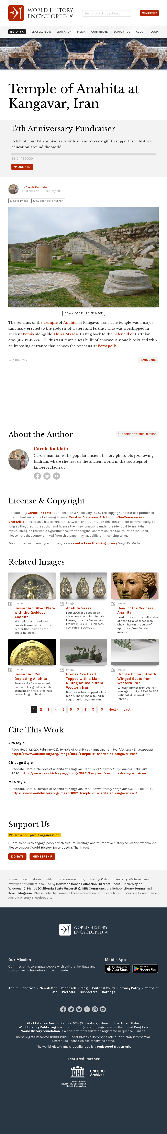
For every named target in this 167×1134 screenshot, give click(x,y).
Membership (42, 856)
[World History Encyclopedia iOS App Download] (117, 969)
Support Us (122, 31)
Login (155, 31)
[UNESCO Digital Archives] (83, 1076)
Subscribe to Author (47, 201)
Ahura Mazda (65, 334)
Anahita (70, 322)
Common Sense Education (76, 884)
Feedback (68, 988)
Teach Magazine (20, 893)
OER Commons (93, 888)
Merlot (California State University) (53, 888)
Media (81, 31)
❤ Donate (22, 167)
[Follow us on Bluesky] (79, 1011)
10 (101, 709)
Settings (108, 992)
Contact (28, 988)
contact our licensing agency (95, 543)
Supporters (88, 992)
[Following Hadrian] (56, 476)
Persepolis (107, 346)
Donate (17, 856)
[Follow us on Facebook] (63, 1011)
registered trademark (113, 1046)
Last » (128, 709)
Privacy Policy (130, 988)
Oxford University (114, 879)
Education (64, 31)
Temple (51, 322)
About (140, 31)
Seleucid (121, 334)
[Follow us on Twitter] (71, 1011)
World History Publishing (37, 1027)
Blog (84, 988)
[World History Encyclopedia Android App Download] (145, 969)
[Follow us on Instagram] (95, 1011)
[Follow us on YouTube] (103, 1011)
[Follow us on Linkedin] (87, 1011)
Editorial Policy (103, 988)
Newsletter (48, 988)
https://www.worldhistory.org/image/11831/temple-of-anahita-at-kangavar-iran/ (74, 754)
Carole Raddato (36, 187)
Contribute (99, 31)
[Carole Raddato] (37, 476)
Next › (113, 709)
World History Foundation (46, 1023)
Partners (68, 992)
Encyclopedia (41, 31)
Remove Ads (148, 359)
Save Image (18, 201)
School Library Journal (129, 888)
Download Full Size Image (84, 313)
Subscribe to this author (137, 434)
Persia (28, 334)
